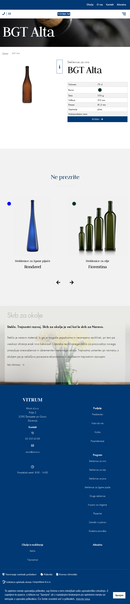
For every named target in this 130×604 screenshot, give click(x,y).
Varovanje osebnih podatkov (21, 574)
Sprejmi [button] (119, 595)
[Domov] (65, 14)
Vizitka (97, 432)
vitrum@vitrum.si (33, 452)
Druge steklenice (97, 496)
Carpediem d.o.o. (41, 581)
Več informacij (14, 364)
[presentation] (58, 282)
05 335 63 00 (32, 438)
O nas (100, 4)
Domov (5, 53)
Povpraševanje (97, 441)
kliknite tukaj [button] (83, 599)
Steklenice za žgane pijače (97, 487)
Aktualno (121, 4)
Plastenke (97, 513)
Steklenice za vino (97, 461)
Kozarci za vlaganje (97, 504)
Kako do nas (98, 423)
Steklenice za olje (97, 469)
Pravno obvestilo (68, 574)
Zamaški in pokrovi (97, 522)
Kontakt (110, 4)
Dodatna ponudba (97, 531)
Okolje (90, 4)
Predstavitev (97, 414)
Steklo (32, 551)
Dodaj (96, 119)
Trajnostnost (32, 559)
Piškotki (48, 574)
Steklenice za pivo (97, 478)
